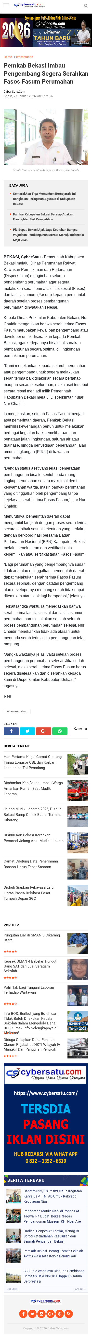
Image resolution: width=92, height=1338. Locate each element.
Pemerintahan (23, 57)
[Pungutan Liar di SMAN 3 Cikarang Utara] (77, 944)
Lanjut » (80, 1289)
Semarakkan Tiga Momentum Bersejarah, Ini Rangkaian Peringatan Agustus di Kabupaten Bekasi (44, 199)
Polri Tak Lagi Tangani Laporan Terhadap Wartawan (29, 990)
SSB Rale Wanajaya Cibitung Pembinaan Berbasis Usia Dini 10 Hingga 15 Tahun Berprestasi (54, 1276)
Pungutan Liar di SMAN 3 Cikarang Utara (32, 937)
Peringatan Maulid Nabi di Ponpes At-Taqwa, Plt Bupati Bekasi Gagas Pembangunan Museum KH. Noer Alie (52, 1216)
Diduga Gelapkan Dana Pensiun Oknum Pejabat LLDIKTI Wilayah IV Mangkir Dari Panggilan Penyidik (32, 1045)
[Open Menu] (6, 5)
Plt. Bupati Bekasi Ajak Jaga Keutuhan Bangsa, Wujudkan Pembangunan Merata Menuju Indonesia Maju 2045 (48, 235)
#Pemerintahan (17, 711)
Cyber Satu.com (58, 1328)
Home (8, 57)
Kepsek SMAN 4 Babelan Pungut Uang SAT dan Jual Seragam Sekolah (30, 966)
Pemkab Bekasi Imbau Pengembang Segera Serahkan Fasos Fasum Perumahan (46, 73)
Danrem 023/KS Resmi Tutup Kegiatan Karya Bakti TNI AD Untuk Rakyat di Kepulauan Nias (53, 1196)
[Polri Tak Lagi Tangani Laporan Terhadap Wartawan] (77, 996)
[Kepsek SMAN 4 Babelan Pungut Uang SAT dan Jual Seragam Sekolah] (77, 970)
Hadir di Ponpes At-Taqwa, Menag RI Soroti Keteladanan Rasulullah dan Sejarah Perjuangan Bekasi (51, 1236)
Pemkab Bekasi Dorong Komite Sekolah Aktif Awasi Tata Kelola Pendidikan (53, 1253)
